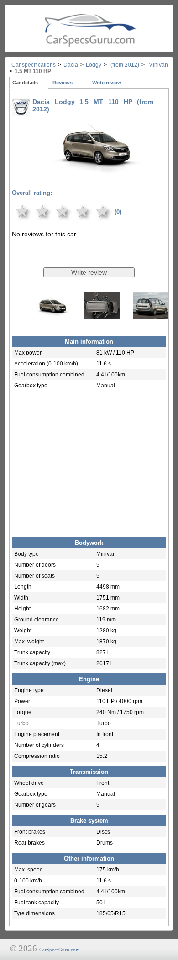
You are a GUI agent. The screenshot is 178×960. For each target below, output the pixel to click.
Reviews (62, 82)
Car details (25, 82)
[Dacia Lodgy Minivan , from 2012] (98, 174)
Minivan (157, 65)
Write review (106, 82)
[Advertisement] (89, 461)
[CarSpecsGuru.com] (89, 28)
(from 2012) (124, 65)
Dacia (70, 65)
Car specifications (33, 65)
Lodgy (93, 65)
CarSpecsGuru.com (59, 949)
